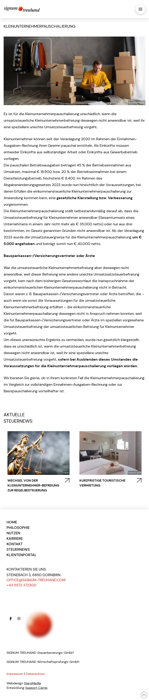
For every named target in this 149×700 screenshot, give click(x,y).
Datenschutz (35, 674)
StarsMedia (32, 683)
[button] (140, 9)
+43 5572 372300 (21, 585)
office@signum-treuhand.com (36, 580)
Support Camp (36, 688)
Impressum (15, 674)
